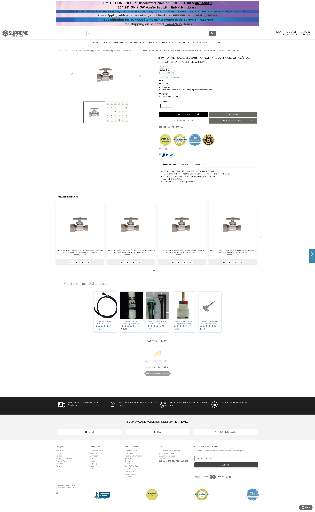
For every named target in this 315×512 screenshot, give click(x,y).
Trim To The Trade (132, 466)
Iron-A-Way (173, 24)
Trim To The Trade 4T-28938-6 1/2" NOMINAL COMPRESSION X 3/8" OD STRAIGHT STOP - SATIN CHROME (181, 251)
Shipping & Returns (64, 458)
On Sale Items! (100, 42)
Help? (278, 32)
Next (139, 75)
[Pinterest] (182, 127)
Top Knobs (128, 458)
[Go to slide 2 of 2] (158, 270)
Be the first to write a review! (157, 373)
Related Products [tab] (68, 197)
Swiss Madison (130, 474)
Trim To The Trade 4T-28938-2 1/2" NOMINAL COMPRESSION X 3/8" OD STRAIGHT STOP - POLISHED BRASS (79, 251)
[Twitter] (173, 127)
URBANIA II (203, 3)
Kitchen (118, 42)
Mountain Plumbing (133, 456)
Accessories (200, 42)
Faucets (165, 42)
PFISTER (179, 15)
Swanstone (129, 471)
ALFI (123, 11)
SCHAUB (136, 19)
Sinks (151, 42)
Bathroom (136, 42)
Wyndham (129, 453)
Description (169, 164)
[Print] (169, 127)
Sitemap (59, 464)
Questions (199, 164)
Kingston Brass (130, 451)
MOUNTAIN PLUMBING (186, 11)
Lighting (182, 42)
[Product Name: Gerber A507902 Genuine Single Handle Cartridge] (183, 312)
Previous (71, 75)
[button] (312, 256)
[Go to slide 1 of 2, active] (154, 270)
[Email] (165, 127)
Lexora (127, 469)
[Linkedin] (177, 127)
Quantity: (164, 101)
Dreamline (128, 461)
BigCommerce (69, 485)
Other (217, 42)
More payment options (184, 120)
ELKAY (127, 464)
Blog (58, 466)
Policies (59, 456)
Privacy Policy (62, 461)
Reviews (185, 164)
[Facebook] (160, 127)
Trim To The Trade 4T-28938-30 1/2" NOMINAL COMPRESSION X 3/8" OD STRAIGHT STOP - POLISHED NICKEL (131, 251)
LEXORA (113, 11)
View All (127, 476)
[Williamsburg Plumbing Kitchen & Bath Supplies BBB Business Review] (102, 494)
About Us (60, 451)
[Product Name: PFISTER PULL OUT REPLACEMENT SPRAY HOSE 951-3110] (105, 312)
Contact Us (60, 453)
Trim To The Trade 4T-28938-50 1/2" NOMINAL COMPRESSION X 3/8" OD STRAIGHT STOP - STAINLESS (233, 251)
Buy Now (233, 114)
